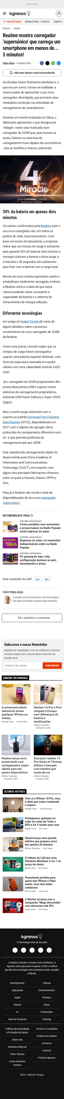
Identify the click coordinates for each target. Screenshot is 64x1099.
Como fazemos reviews (17, 1063)
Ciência (47, 983)
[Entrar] (59, 13)
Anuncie (46, 1050)
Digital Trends (29, 321)
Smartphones (17, 983)
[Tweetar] (47, 63)
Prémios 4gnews (46, 1057)
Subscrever (52, 665)
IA (17, 1012)
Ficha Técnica (17, 1054)
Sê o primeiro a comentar (34, 617)
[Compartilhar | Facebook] (42, 63)
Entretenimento (47, 990)
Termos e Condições (46, 1028)
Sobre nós (17, 1039)
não (47, 579)
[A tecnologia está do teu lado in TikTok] (40, 950)
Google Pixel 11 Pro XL (37, 21)
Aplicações (17, 990)
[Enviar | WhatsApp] (53, 63)
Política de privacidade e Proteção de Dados (17, 1030)
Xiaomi (17, 1004)
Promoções (47, 1012)
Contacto (47, 1043)
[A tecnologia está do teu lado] (20, 13)
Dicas (47, 1004)
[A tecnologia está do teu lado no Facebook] (15, 950)
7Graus (40, 1074)
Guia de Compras (17, 1019)
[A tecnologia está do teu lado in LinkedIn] (49, 950)
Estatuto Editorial (17, 1046)
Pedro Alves (8, 63)
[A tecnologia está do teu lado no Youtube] (32, 950)
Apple (17, 997)
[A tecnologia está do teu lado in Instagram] (23, 950)
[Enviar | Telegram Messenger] (59, 63)
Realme (46, 226)
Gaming (46, 1019)
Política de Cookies (47, 1036)
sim (37, 579)
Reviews (46, 997)
